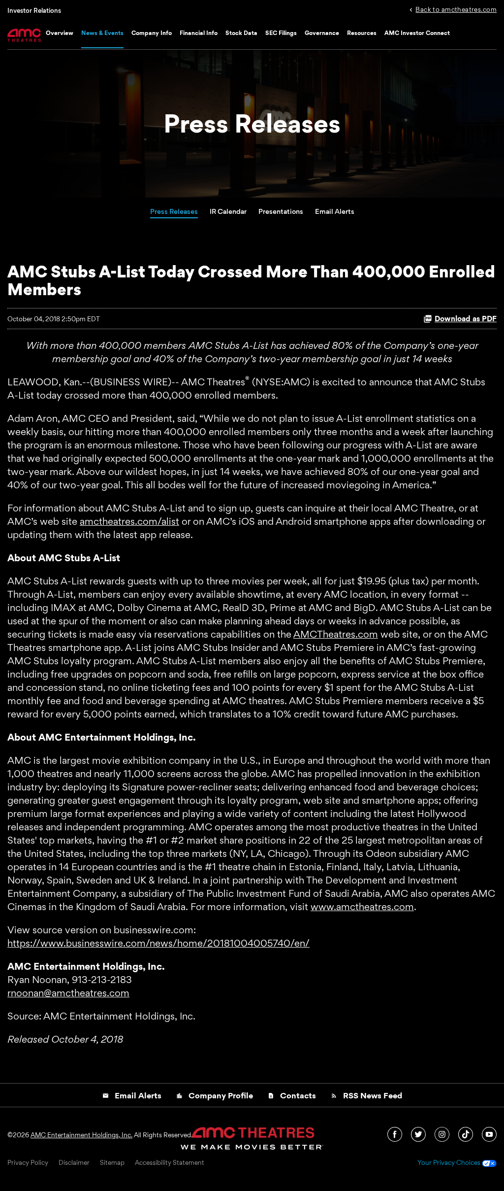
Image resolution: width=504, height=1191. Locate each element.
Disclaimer (74, 1162)
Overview (59, 32)
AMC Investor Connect (417, 32)
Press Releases (174, 211)
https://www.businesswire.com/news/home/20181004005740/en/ (158, 943)
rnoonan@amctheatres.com (68, 993)
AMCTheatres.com (335, 634)
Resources (362, 32)
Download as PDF (466, 318)
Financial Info (199, 32)
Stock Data (241, 32)
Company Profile (214, 1095)
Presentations (280, 211)
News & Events (102, 32)
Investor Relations (34, 10)
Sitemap (112, 1162)
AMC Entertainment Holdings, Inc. (81, 1135)
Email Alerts (334, 211)
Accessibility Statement (169, 1162)
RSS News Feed (366, 1095)
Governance (322, 32)
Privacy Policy (27, 1162)
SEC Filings (281, 32)
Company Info (151, 32)
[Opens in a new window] (395, 1133)
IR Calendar (228, 211)
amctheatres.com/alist (129, 521)
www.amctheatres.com (362, 907)
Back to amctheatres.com (456, 8)
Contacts (292, 1095)
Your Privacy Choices (449, 1162)
